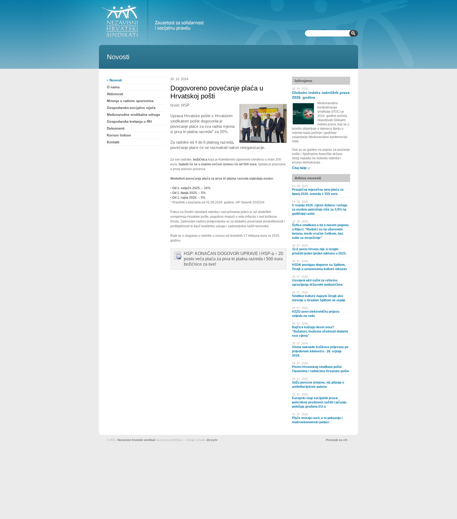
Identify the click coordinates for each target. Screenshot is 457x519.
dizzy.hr (212, 439)
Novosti (115, 80)
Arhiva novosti (308, 178)
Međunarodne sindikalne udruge (133, 115)
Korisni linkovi (119, 135)
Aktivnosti (115, 94)
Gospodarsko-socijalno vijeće (131, 108)
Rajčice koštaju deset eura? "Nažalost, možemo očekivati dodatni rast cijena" (320, 331)
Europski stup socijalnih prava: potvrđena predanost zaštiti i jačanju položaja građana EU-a (319, 402)
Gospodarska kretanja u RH (129, 122)
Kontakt (113, 142)
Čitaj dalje (299, 168)
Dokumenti (116, 128)
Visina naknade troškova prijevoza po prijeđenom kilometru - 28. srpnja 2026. (320, 351)
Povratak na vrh (337, 439)
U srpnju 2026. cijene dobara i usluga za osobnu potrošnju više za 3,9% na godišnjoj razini (319, 209)
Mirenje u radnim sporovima (130, 101)
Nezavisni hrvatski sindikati (136, 439)
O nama (113, 87)
